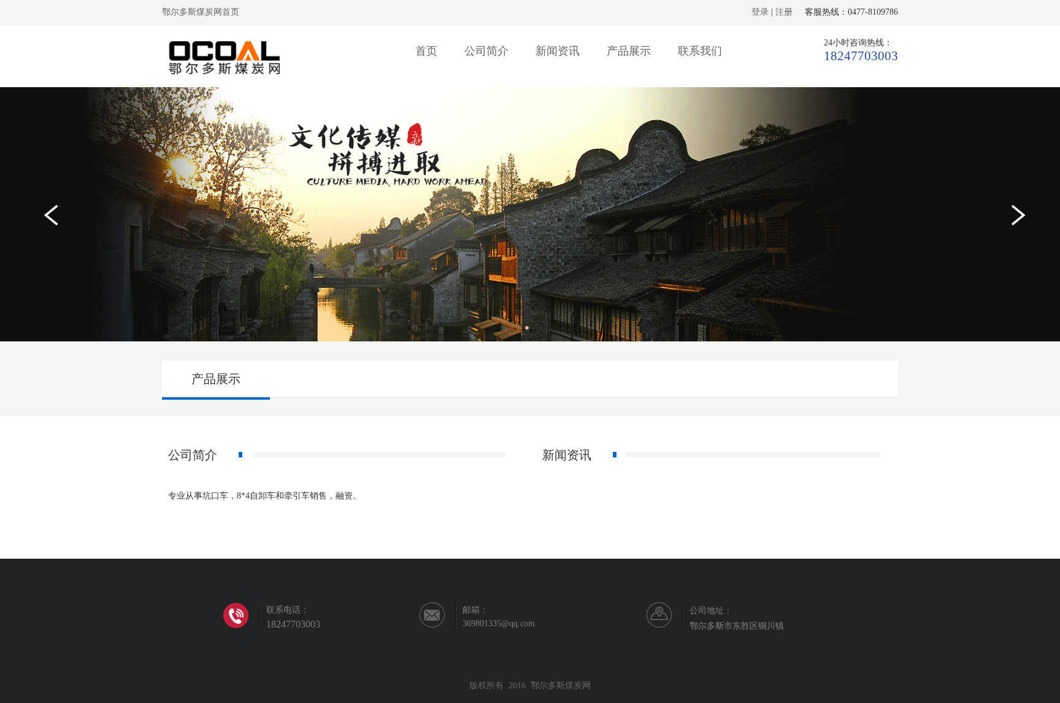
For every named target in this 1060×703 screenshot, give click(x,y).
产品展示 (629, 51)
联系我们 (700, 51)
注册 (784, 12)
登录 (760, 12)
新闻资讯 (558, 51)
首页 (426, 51)
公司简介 (486, 51)
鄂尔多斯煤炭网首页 (200, 12)
